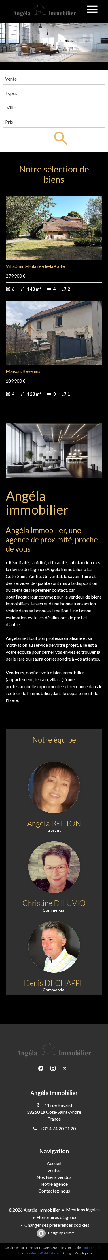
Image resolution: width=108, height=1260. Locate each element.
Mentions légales (83, 1209)
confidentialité (92, 1247)
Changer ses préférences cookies (56, 1225)
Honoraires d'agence (57, 1217)
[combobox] (54, 79)
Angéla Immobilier (54, 1092)
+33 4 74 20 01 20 (58, 1128)
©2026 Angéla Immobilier (34, 1209)
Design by (62, 1233)
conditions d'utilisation (41, 1253)
